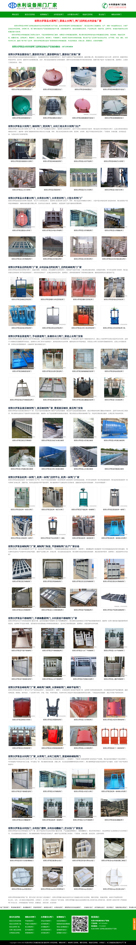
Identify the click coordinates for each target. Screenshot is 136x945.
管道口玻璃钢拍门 (63, 927)
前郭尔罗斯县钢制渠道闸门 (21, 371)
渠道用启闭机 (108, 907)
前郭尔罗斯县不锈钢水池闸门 (83, 679)
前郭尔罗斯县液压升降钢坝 (21, 440)
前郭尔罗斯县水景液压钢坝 (83, 440)
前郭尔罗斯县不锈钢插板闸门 (52, 650)
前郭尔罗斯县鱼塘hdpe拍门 (52, 860)
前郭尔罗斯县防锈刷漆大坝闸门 (22, 161)
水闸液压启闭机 (14, 933)
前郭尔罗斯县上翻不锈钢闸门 (114, 679)
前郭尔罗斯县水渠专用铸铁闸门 (114, 720)
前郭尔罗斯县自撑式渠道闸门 (52, 371)
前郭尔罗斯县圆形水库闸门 (21, 230)
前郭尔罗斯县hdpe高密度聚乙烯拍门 (114, 860)
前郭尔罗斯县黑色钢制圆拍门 (22, 89)
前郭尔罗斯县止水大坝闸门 (21, 190)
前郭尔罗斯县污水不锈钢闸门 (114, 650)
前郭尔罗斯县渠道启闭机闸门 (22, 328)
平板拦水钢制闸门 (31, 924)
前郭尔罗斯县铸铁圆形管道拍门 (114, 89)
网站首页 (15, 14)
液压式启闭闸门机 (15, 924)
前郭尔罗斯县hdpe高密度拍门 (22, 889)
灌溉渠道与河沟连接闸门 (35, 907)
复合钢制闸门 (29, 927)
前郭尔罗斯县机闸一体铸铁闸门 (83, 538)
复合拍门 (102, 14)
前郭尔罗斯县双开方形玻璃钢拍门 (22, 860)
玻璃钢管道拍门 (62, 930)
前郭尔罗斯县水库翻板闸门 (114, 230)
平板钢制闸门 (29, 921)
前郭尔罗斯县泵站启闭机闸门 (52, 328)
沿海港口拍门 (50, 907)
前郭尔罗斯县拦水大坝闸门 (83, 190)
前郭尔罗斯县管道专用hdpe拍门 (83, 860)
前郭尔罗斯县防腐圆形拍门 (52, 89)
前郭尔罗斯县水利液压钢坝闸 (114, 440)
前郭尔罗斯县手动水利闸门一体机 (53, 538)
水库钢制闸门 (45, 924)
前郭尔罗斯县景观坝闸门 (52, 190)
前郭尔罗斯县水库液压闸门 (52, 259)
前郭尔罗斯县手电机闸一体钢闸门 (83, 509)
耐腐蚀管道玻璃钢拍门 (63, 924)
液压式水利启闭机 (15, 921)
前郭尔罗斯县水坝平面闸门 (83, 161)
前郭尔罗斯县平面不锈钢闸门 (22, 650)
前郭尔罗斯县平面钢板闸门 (83, 610)
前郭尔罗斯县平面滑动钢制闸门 (114, 610)
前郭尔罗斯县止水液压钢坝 (83, 469)
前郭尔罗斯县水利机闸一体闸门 (22, 538)
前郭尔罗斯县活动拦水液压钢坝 (53, 440)
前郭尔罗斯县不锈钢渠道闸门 (22, 679)
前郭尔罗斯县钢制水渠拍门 (52, 118)
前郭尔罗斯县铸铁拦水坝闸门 (114, 161)
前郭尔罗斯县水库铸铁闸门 (21, 748)
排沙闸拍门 (72, 907)
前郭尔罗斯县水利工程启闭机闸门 (83, 328)
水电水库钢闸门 (46, 921)
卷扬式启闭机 (88, 14)
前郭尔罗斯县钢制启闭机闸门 (22, 299)
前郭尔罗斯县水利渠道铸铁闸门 (53, 748)
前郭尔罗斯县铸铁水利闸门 (21, 720)
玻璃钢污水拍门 (62, 933)
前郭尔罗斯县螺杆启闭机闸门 (83, 299)
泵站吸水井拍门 (96, 907)
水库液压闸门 (45, 933)
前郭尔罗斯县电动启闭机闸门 (114, 299)
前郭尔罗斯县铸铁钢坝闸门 (52, 161)
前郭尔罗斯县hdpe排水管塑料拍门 (53, 889)
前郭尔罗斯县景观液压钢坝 (114, 469)
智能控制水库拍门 (83, 907)
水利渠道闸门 (59, 14)
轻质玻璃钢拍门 (62, 921)
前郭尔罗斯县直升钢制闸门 (21, 581)
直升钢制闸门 (29, 930)
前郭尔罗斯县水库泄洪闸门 (83, 259)
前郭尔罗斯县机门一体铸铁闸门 (114, 748)
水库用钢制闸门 (46, 930)
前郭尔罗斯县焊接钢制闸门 (52, 581)
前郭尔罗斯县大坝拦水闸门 (114, 190)
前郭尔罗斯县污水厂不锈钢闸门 (83, 650)
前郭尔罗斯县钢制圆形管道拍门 (83, 118)
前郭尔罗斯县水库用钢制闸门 (22, 259)
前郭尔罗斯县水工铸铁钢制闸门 (53, 610)
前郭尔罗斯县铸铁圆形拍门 (21, 118)
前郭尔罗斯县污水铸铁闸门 (83, 720)
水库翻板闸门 (45, 927)
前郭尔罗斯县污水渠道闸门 (114, 400)
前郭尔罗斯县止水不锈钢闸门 (52, 679)
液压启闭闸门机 (14, 927)
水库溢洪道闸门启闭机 (122, 907)
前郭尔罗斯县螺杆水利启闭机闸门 (53, 299)
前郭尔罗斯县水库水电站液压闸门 (114, 259)
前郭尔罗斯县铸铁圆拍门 (83, 89)
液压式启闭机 (30, 14)
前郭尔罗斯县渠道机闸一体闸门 (114, 509)
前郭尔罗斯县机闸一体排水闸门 (22, 509)
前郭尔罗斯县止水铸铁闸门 (83, 748)
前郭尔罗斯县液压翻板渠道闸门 (83, 400)
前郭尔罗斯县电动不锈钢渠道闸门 (22, 400)
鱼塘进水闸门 (10, 907)
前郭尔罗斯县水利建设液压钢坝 (22, 469)
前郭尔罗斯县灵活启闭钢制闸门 (83, 581)
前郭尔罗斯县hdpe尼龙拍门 (83, 889)
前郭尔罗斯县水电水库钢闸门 (52, 230)
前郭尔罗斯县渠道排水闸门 (52, 400)
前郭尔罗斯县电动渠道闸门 (114, 371)
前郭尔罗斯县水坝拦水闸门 (83, 791)
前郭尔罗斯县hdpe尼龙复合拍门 (114, 889)
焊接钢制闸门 (29, 933)
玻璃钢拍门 (44, 14)
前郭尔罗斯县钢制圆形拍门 (114, 118)
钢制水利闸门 (116, 14)
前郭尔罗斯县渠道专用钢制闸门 (114, 581)
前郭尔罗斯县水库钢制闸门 (83, 230)
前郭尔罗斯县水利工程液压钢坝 (53, 469)
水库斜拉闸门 (20, 907)
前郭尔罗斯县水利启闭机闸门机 (114, 328)
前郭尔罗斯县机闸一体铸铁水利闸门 (114, 538)
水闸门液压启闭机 (15, 930)
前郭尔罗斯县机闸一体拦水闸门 (53, 509)
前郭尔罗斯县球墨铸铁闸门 (52, 720)
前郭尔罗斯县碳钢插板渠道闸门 (83, 371)
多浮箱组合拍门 (61, 907)
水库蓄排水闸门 (73, 14)
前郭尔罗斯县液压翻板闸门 (114, 820)
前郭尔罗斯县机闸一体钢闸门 (52, 820)
